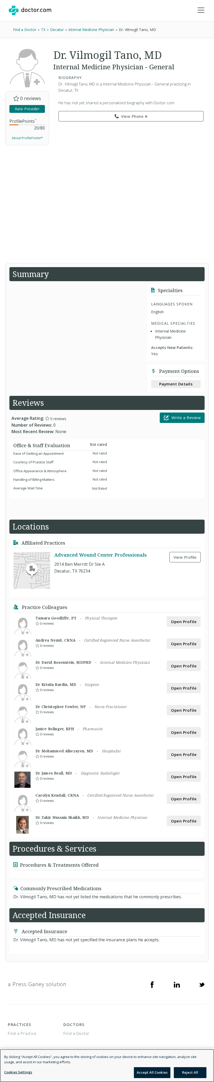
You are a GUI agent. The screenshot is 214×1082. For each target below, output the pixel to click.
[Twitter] (202, 984)
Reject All (190, 1072)
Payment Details (176, 383)
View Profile (185, 557)
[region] (107, 1065)
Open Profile (184, 621)
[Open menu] (201, 10)
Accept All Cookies (152, 1072)
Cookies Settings (18, 1072)
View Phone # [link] (134, 116)
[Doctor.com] (30, 10)
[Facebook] (152, 984)
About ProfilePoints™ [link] (27, 138)
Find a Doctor (76, 1033)
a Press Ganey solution (37, 984)
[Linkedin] (177, 984)
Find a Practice (22, 1033)
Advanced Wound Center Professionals (100, 555)
